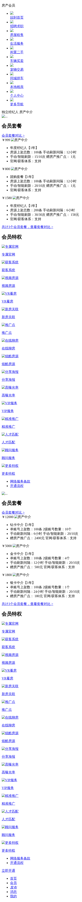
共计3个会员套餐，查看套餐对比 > (27, 227)
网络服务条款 (20, 481)
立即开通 (8, 870)
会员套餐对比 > (13, 135)
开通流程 (17, 486)
